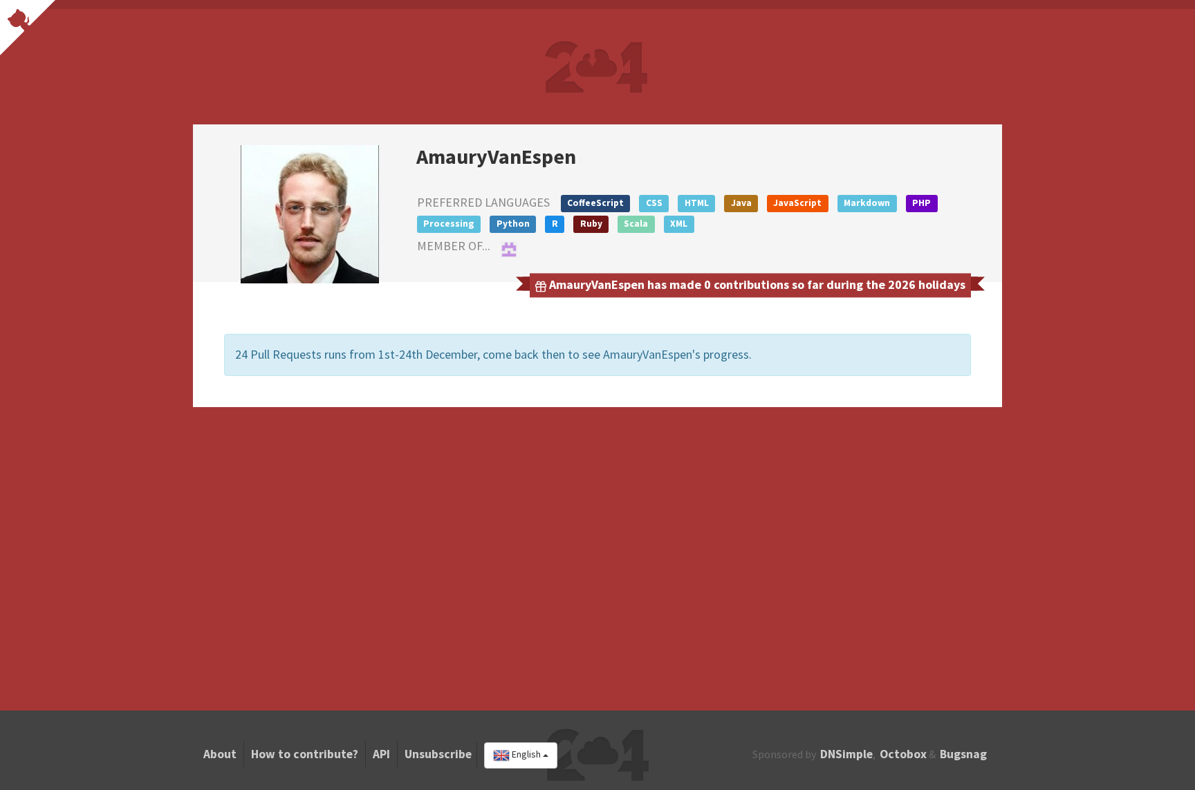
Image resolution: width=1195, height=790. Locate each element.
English (526, 755)
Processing (448, 223)
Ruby (591, 223)
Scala (636, 223)
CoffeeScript (595, 203)
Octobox (903, 754)
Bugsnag (963, 754)
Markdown (867, 203)
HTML (697, 203)
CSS (654, 203)
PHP (921, 203)
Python (513, 223)
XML (678, 223)
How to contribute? (304, 754)
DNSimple (846, 754)
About (220, 754)
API (381, 754)
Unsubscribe (438, 754)
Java (741, 203)
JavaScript (797, 203)
